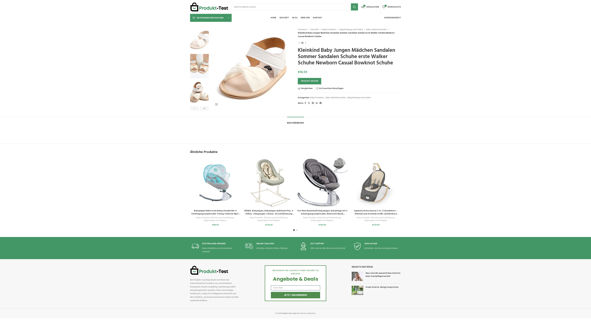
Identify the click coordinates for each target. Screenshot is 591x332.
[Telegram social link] (321, 103)
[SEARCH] (354, 6)
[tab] (295, 121)
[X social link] (309, 103)
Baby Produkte (329, 29)
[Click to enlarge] (216, 104)
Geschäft (314, 29)
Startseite (302, 29)
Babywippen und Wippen (215, 220)
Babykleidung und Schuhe (351, 29)
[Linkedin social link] (317, 103)
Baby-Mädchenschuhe (376, 29)
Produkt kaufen (309, 81)
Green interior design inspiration (382, 287)
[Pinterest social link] (313, 103)
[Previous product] (299, 42)
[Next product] (305, 42)
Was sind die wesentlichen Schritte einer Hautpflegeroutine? (383, 274)
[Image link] (209, 270)
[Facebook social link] (305, 103)
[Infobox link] (214, 248)
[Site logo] (209, 7)
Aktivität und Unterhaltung (222, 217)
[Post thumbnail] (357, 276)
